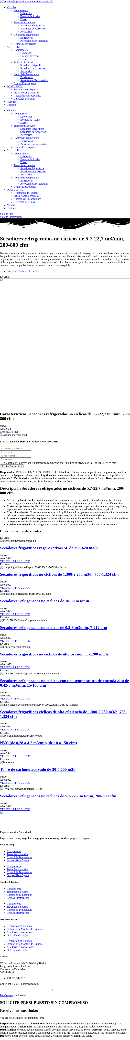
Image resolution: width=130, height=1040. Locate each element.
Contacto (11, 104)
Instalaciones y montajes (26, 92)
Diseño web (6, 995)
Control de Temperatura (26, 34)
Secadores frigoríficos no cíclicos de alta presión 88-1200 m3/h (54, 654)
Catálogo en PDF (9, 431)
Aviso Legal (6, 989)
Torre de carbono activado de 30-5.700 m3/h (38, 769)
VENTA (11, 7)
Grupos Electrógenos (25, 43)
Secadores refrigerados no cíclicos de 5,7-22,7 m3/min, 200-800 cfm (58, 796)
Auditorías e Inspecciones (27, 95)
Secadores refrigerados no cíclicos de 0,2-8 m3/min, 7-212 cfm (53, 627)
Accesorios (26, 31)
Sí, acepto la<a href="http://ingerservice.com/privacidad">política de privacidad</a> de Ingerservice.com (59, 462)
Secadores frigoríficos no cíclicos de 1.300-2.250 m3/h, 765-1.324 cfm (59, 574)
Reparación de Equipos (26, 89)
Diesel (23, 19)
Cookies (47, 989)
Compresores (21, 10)
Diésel (23, 59)
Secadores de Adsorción (33, 28)
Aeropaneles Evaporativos (34, 40)
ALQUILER (14, 46)
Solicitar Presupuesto (11, 466)
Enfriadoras (26, 37)
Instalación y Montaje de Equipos (24, 929)
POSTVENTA (15, 86)
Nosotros (11, 101)
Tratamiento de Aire (24, 22)
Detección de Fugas (24, 98)
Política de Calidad (64, 989)
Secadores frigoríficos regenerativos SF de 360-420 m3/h (49, 548)
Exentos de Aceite (30, 16)
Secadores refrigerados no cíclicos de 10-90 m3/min (44, 601)
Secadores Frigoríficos (32, 25)
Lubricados (26, 13)
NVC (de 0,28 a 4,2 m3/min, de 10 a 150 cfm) (38, 743)
